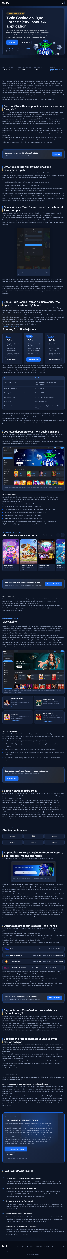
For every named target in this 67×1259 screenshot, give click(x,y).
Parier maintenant (54, 359)
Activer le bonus (11, 359)
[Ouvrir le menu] (63, 3)
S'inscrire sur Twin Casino (16, 1149)
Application (39, 1246)
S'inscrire (12, 42)
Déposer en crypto (33, 359)
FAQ (52, 1246)
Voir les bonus (25, 42)
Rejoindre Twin (11, 778)
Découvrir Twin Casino (53, 584)
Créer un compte (54, 998)
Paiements (46, 1246)
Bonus (19, 1246)
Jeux (23, 1246)
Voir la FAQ (10, 1155)
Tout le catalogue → (49, 535)
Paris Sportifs (30, 1246)
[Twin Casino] (5, 3)
